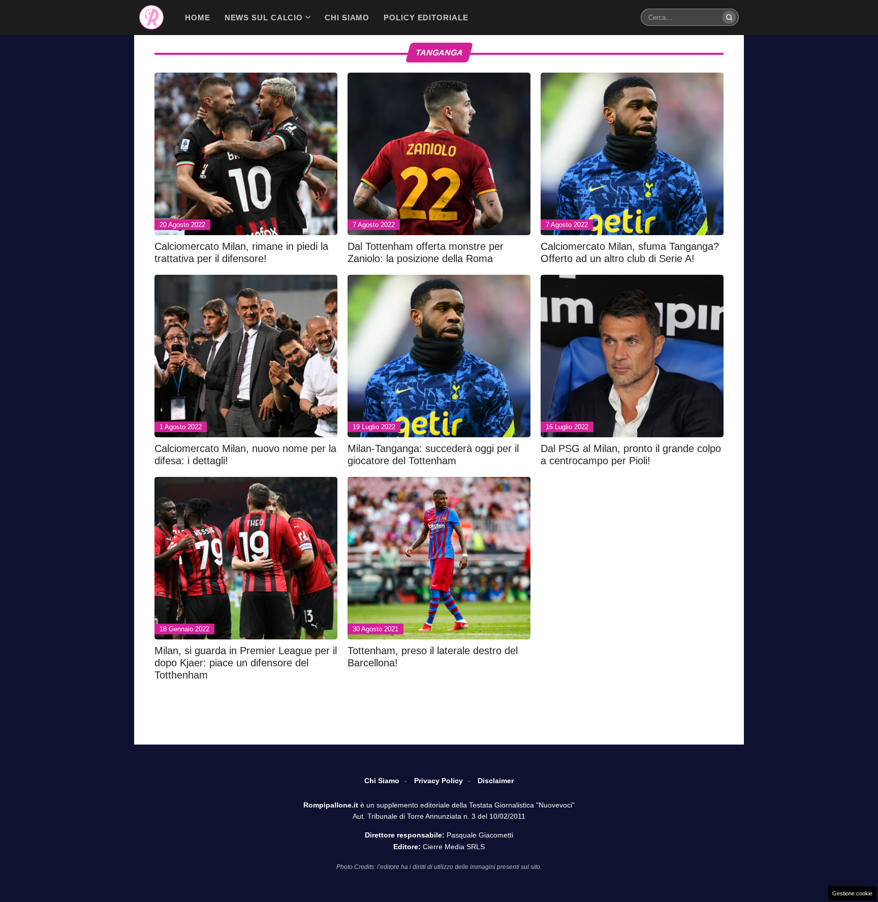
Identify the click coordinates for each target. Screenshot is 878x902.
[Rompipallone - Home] (151, 17)
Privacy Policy (438, 781)
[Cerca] (729, 17)
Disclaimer (496, 781)
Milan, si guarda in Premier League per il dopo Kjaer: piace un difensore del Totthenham (245, 663)
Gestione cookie (852, 893)
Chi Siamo (381, 781)
